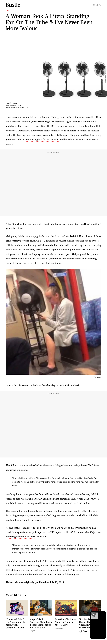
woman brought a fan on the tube (41, 139)
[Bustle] (13, 5)
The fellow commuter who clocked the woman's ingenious (37, 465)
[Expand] (93, 614)
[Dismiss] (102, 614)
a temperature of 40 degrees (44, 515)
